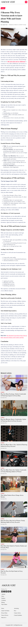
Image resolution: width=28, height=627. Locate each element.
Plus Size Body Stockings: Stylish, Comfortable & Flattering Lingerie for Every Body (13, 395)
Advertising (16, 608)
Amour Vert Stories (5, 610)
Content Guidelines (18, 615)
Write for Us (3, 617)
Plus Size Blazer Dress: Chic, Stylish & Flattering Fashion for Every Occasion (14, 445)
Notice (2, 608)
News (2, 596)
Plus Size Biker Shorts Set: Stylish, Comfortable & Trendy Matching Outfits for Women (13, 470)
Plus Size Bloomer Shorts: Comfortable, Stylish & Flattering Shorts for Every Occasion (13, 420)
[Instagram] (4, 591)
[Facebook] (2, 591)
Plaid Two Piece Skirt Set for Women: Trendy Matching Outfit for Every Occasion (13, 521)
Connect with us (17, 613)
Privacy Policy (4, 613)
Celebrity (3, 600)
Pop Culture (4, 604)
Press (15, 610)
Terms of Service (4, 615)
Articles (3, 594)
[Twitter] (6, 591)
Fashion (3, 598)
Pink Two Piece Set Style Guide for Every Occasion (12, 572)
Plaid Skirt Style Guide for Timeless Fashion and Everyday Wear (14, 546)
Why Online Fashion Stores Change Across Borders (12, 496)
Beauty (3, 602)
